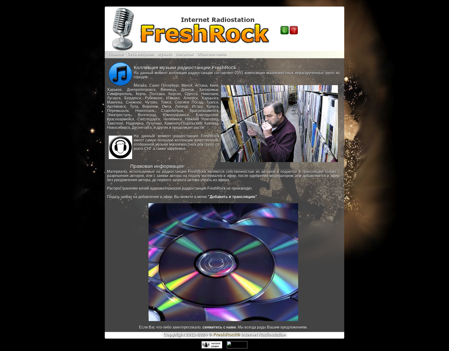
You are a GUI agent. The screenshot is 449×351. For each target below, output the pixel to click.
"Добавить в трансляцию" (232, 197)
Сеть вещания (140, 54)
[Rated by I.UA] (237, 347)
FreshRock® (226, 334)
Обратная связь (212, 54)
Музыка (165, 54)
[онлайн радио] (212, 347)
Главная (115, 54)
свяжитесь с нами (219, 327)
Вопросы (184, 54)
